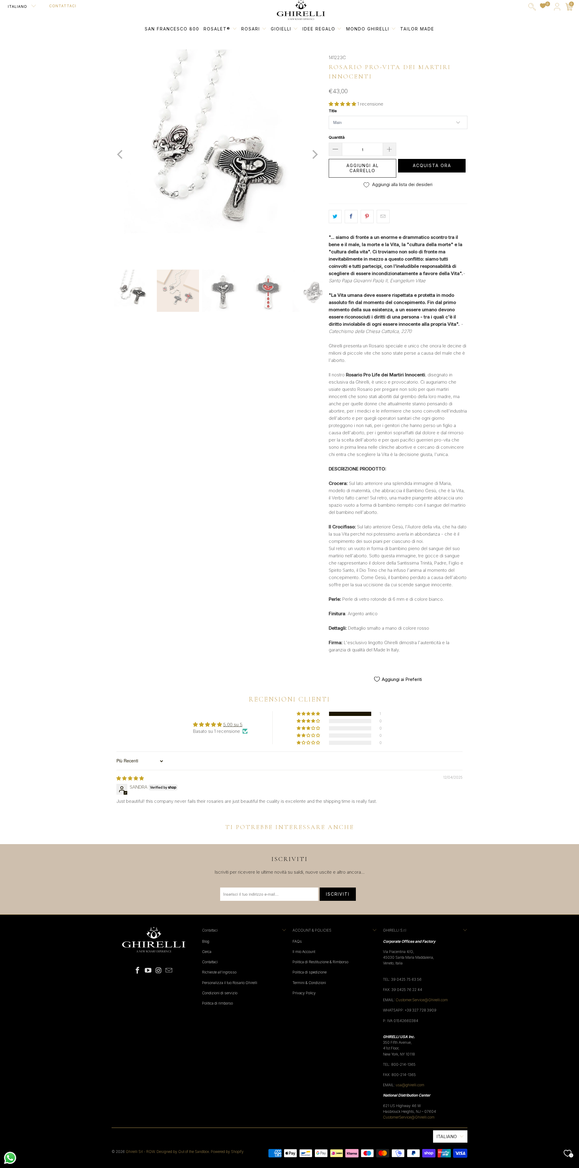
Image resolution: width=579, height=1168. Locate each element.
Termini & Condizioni (309, 982)
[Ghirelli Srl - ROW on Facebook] (137, 970)
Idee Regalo (319, 28)
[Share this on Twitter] (335, 216)
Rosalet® (217, 28)
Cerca (206, 951)
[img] (130, 778)
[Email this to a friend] (383, 216)
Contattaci (62, 6)
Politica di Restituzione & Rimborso (320, 962)
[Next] (314, 155)
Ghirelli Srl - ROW (140, 1151)
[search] (532, 8)
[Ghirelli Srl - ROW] (301, 10)
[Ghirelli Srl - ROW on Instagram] (158, 970)
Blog (205, 941)
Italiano (18, 6)
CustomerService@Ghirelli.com (409, 1117)
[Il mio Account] (557, 8)
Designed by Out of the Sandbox (183, 1151)
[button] (342, 104)
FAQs (297, 941)
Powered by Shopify (227, 1151)
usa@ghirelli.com (410, 1085)
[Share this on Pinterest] (367, 216)
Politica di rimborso (217, 1003)
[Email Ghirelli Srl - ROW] (169, 970)
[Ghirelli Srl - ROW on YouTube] (148, 970)
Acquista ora (432, 165)
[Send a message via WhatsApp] (10, 1158)
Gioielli (281, 28)
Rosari (251, 28)
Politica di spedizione (310, 972)
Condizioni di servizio (219, 993)
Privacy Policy (304, 993)
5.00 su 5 (232, 724)
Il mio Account (304, 951)
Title (333, 110)
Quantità (337, 137)
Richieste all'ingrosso (219, 972)
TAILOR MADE (417, 28)
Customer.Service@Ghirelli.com (422, 1000)
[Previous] (120, 155)
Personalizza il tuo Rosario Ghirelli (229, 982)
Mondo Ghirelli (368, 28)
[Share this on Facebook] (351, 216)
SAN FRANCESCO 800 (172, 28)
